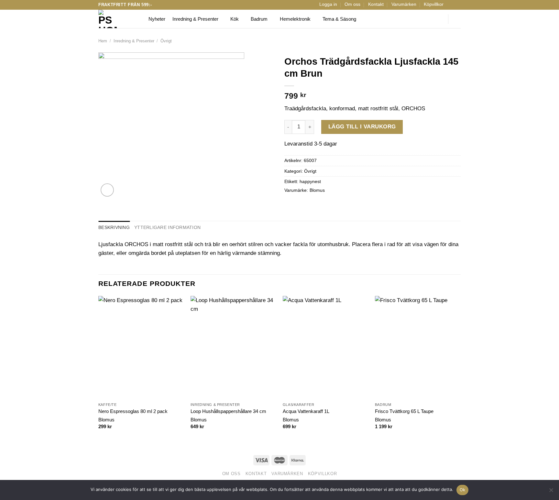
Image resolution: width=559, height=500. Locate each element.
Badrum (259, 19)
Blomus (317, 190)
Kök (234, 19)
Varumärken (403, 4)
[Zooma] (107, 190)
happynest (310, 181)
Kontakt (376, 4)
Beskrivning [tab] (114, 227)
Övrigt (166, 40)
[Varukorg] (457, 19)
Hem (102, 40)
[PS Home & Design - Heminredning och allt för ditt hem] (118, 19)
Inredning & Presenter (195, 19)
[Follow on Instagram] (457, 4)
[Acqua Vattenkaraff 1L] (325, 347)
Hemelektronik (295, 19)
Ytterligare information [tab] (167, 227)
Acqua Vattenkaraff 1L (306, 411)
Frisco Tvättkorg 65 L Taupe (404, 411)
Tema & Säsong (339, 19)
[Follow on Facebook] (451, 4)
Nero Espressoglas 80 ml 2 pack (133, 411)
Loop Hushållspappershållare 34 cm (228, 411)
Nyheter (156, 19)
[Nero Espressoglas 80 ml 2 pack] (141, 347)
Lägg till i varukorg (362, 127)
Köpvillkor (434, 4)
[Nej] (551, 492)
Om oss (352, 4)
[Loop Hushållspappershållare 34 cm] (233, 347)
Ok (463, 489)
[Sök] (439, 19)
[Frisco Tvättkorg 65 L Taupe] (418, 347)
